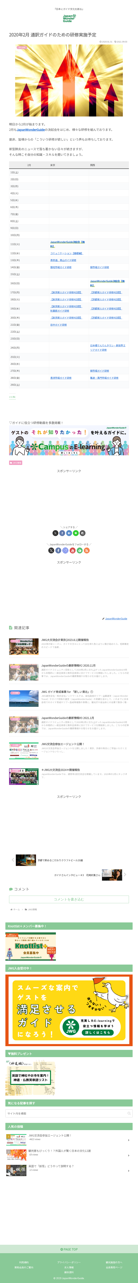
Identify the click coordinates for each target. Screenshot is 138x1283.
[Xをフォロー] (51, 550)
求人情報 (69, 1267)
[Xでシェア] (55, 533)
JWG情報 (17, 462)
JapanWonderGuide (31, 129)
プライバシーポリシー (69, 1262)
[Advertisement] (69, 497)
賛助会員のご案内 (23, 1267)
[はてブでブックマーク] (69, 533)
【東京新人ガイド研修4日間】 (66, 292)
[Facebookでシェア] (62, 533)
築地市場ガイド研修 (61, 267)
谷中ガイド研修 (58, 324)
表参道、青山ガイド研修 (63, 260)
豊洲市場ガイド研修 (61, 377)
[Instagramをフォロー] (65, 550)
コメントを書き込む (69, 899)
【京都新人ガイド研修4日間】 (106, 292)
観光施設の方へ (114, 1262)
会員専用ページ (114, 1267)
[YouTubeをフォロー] (73, 550)
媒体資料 (69, 1272)
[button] (82, 533)
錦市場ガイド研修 (99, 267)
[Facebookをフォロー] (58, 550)
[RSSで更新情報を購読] (87, 550)
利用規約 (24, 1262)
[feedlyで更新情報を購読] (80, 550)
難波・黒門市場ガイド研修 (104, 377)
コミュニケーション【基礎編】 (66, 253)
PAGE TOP (70, 1249)
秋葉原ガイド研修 (59, 310)
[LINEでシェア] (76, 533)
